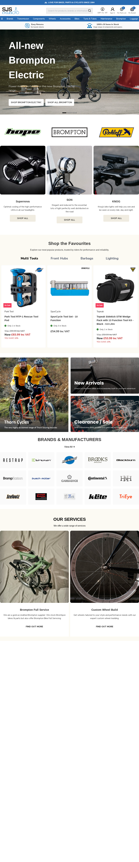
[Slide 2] (75, 112)
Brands (10, 18)
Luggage (134, 18)
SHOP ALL (22, 219)
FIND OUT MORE (34, 626)
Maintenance (106, 18)
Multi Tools (29, 258)
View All (68, 447)
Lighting (112, 258)
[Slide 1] (69, 112)
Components (39, 18)
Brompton (121, 18)
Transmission (23, 18)
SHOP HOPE (21, 102)
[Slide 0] (64, 112)
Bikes (77, 18)
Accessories (65, 18)
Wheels (52, 18)
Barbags (86, 258)
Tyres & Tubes (90, 18)
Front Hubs (59, 258)
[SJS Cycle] (23, 10)
